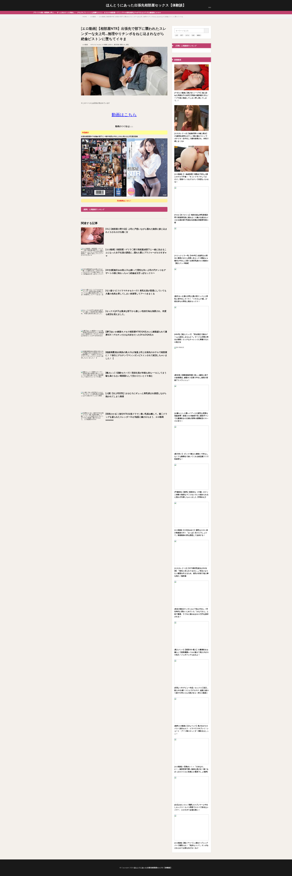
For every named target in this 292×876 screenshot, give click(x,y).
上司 (176, 35)
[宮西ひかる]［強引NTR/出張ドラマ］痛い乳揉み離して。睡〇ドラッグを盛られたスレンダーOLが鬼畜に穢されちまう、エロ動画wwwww (136, 417)
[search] (206, 30)
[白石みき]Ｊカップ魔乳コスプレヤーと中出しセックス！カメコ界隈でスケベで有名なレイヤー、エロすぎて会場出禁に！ (191, 807)
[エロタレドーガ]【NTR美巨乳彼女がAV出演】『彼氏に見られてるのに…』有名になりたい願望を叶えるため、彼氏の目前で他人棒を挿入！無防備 (191, 572)
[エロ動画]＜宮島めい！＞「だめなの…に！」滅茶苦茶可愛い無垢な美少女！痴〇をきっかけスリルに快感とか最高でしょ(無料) (191, 769)
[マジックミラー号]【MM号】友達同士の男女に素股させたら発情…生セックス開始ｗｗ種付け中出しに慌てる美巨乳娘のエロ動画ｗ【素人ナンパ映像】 (191, 259)
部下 (182, 35)
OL (95, 44)
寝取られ (122, 44)
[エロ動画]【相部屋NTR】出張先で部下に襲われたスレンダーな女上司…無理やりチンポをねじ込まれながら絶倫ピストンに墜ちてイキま (141, 16)
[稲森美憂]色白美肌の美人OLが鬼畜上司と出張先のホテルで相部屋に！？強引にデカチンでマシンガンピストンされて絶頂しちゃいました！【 (136, 355)
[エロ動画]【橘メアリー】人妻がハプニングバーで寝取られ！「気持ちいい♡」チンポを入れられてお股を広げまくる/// (191, 845)
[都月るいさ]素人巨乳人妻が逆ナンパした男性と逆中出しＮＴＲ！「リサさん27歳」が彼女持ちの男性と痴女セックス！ (191, 298)
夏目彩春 (116, 44)
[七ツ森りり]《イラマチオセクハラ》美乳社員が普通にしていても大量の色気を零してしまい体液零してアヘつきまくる (136, 292)
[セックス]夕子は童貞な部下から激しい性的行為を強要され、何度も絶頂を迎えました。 (136, 312)
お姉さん (110, 44)
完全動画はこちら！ (124, 201)
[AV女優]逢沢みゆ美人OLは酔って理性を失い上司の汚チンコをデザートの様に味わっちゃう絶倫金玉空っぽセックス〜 (136, 271)
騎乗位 (199, 35)
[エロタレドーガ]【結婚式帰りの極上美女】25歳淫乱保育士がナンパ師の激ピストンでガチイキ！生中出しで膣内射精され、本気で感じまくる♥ (191, 137)
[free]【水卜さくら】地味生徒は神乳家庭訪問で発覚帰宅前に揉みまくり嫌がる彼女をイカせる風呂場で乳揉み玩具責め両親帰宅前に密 (191, 219)
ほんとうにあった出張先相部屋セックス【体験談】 (146, 5)
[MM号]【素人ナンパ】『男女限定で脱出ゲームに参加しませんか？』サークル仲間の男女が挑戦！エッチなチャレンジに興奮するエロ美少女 (191, 338)
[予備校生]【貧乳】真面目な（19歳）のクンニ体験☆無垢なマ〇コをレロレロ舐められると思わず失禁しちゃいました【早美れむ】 (191, 494)
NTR (92, 44)
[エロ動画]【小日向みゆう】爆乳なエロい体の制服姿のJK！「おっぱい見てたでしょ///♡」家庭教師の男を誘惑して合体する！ (191, 532)
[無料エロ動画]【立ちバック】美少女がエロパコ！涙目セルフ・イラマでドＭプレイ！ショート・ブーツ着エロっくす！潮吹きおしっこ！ (191, 730)
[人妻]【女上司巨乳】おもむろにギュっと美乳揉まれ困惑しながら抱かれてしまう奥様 (136, 395)
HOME (85, 16)
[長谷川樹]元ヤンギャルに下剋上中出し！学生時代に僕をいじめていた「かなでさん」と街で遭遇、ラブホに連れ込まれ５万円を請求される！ (191, 613)
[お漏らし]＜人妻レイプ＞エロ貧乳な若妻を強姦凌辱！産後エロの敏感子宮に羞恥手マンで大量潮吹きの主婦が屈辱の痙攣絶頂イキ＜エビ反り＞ (191, 417)
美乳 (127, 44)
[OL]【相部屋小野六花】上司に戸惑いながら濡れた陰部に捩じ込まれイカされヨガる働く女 (136, 230)
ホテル (187, 35)
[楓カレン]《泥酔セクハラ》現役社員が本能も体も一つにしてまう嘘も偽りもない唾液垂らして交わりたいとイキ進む (136, 374)
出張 (193, 35)
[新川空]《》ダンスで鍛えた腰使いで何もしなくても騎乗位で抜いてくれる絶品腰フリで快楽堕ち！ (191, 456)
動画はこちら (124, 114)
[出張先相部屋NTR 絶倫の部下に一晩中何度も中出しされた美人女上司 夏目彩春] (124, 196)
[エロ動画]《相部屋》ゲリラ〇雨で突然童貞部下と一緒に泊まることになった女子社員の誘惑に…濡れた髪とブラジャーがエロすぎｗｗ (136, 252)
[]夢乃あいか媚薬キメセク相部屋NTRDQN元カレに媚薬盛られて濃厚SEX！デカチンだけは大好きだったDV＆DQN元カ (136, 333)
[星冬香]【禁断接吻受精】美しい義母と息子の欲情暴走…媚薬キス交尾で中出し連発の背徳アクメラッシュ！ (191, 377)
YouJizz (98, 44)
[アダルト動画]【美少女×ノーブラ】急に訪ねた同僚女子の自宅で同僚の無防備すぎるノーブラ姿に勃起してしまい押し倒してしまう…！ (191, 96)
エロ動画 (93, 16)
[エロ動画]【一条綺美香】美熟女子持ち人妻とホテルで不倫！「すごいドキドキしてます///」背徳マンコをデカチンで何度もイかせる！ (191, 178)
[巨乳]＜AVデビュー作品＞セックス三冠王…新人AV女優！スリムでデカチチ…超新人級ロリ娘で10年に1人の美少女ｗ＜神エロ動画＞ (191, 690)
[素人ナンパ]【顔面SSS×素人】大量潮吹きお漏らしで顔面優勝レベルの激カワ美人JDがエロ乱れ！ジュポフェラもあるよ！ (191, 652)
